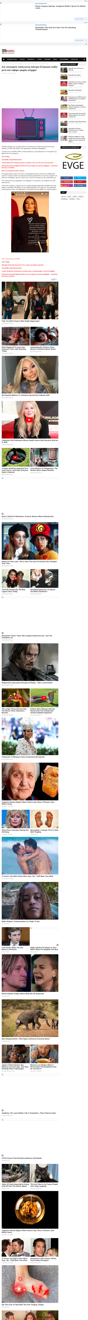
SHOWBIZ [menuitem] (47, 59)
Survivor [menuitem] (74, 59)
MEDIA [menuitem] (40, 59)
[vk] (80, 185)
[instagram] (66, 185)
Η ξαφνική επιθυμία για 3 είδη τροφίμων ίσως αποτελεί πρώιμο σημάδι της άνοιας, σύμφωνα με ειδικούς (76, 139)
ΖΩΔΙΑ (69, 196)
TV (9, 63)
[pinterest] (80, 181)
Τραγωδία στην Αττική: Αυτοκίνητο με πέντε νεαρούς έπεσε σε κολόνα (75, 130)
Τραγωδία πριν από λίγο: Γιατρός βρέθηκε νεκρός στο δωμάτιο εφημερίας (77, 83)
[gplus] (66, 181)
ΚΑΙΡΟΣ (75, 196)
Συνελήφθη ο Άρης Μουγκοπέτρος (77, 121)
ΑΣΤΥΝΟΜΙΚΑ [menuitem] (64, 59)
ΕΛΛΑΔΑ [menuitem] (22, 59)
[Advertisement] (30, 89)
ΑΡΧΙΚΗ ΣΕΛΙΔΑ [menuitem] (12, 59)
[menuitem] (4, 59)
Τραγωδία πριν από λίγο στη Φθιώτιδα (75, 69)
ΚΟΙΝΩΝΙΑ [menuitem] (31, 59)
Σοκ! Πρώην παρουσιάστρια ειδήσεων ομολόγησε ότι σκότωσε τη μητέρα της (77, 107)
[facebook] (85, 44)
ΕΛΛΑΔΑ (63, 196)
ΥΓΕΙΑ (78, 199)
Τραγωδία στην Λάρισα (74, 75)
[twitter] (80, 177)
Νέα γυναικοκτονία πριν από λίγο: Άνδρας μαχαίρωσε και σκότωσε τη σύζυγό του (77, 115)
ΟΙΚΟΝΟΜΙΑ (64, 199)
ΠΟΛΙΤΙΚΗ (72, 199)
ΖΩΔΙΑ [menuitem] (55, 59)
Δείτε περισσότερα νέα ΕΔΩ (11, 259)
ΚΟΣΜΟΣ (81, 196)
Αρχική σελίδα (5, 63)
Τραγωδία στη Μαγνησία (75, 90)
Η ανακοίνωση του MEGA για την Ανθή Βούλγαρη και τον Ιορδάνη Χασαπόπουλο (77, 98)
